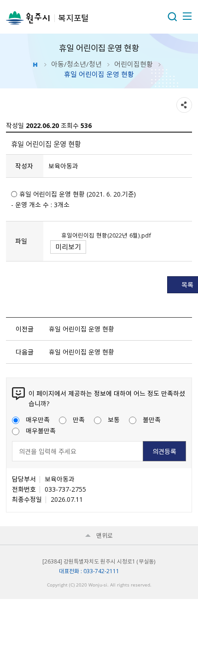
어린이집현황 (133, 64)
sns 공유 (184, 105)
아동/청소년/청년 (76, 64)
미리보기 (68, 247)
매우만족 (38, 419)
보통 (114, 419)
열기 (172, 16)
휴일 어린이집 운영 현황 (81, 328)
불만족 (152, 419)
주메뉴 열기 (186, 16)
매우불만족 (41, 430)
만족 (79, 419)
